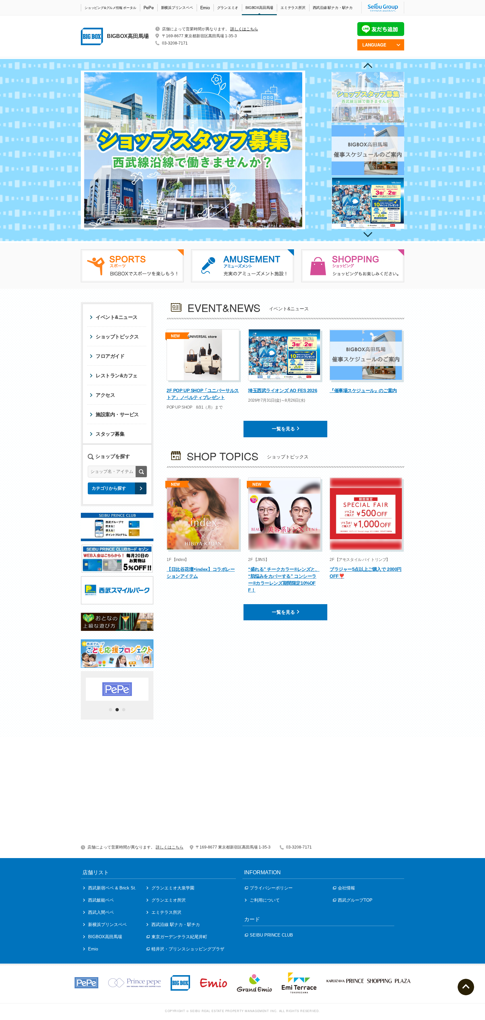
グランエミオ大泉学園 (172, 887)
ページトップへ (466, 987)
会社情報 (346, 887)
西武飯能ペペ (101, 900)
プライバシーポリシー (271, 887)
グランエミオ (228, 8)
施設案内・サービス (117, 414)
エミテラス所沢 (292, 8)
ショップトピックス (117, 336)
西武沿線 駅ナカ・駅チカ (333, 8)
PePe (149, 7)
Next (368, 235)
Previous (368, 65)
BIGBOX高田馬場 (259, 8)
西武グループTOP (355, 900)
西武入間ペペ (101, 912)
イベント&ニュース (117, 317)
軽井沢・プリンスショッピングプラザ (187, 948)
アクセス (105, 395)
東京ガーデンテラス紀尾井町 (179, 936)
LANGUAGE (374, 45)
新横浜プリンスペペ (177, 8)
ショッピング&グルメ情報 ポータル (110, 8)
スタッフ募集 (110, 434)
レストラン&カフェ (117, 375)
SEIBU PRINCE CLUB (271, 935)
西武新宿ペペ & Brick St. (112, 887)
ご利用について (265, 900)
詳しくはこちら (244, 29)
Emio (205, 7)
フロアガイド (110, 356)
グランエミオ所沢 (168, 900)
